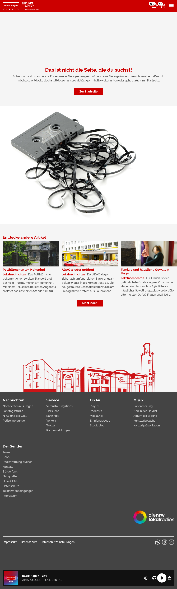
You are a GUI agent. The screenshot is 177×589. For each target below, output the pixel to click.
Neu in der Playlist (145, 411)
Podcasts (96, 411)
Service (52, 400)
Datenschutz (11, 486)
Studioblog (97, 425)
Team (6, 452)
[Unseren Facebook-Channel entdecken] (164, 542)
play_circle (161, 577)
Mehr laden (89, 303)
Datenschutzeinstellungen (57, 542)
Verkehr (51, 420)
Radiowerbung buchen (17, 462)
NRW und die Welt (15, 415)
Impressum (10, 495)
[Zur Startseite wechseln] (11, 6)
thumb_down (154, 578)
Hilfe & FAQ (10, 481)
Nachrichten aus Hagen (18, 406)
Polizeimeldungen (14, 420)
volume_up (145, 578)
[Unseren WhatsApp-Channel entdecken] (157, 542)
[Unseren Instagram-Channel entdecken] (171, 542)
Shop (6, 457)
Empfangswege (100, 420)
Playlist (95, 406)
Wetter (50, 425)
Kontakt (8, 466)
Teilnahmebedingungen (18, 491)
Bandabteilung (143, 406)
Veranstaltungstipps (59, 406)
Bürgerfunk (10, 471)
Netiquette (10, 476)
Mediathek (97, 415)
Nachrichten (13, 400)
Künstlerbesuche (144, 420)
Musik (138, 400)
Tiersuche (52, 411)
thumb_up (169, 578)
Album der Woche (145, 415)
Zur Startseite (89, 91)
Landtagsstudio (13, 411)
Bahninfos (52, 415)
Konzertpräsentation (146, 425)
